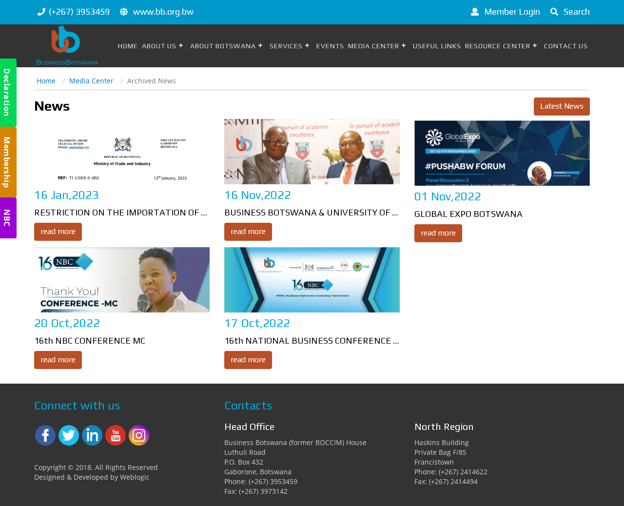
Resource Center (497, 46)
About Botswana (223, 46)
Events (330, 46)
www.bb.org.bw (163, 11)
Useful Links (437, 46)
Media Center (373, 46)
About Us (159, 46)
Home (128, 46)
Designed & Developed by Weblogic (92, 477)
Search (576, 11)
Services (286, 46)
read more (58, 231)
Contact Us (566, 46)
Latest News (562, 106)
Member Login (511, 11)
